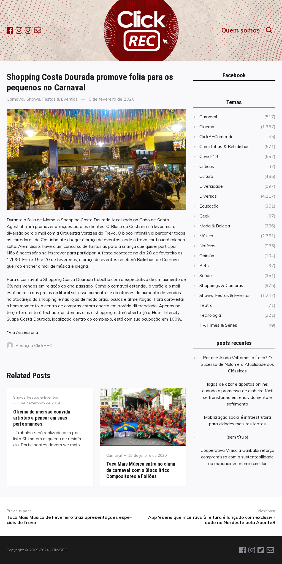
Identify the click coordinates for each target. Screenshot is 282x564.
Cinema (206, 126)
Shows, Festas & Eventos (52, 99)
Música (206, 235)
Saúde (205, 275)
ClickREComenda (216, 136)
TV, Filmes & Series (218, 325)
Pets (204, 265)
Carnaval (15, 99)
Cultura (206, 176)
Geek (204, 216)
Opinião (206, 255)
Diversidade (211, 186)
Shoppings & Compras (221, 285)
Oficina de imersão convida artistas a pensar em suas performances (41, 418)
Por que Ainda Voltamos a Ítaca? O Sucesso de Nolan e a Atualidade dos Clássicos (237, 364)
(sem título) (237, 437)
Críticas (206, 166)
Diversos (208, 196)
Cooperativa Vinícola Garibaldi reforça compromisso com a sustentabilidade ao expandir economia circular (237, 456)
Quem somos (240, 30)
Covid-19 (208, 156)
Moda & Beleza (214, 226)
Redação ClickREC (33, 345)
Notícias (207, 245)
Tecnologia (210, 315)
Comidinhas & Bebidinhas (224, 146)
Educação (209, 206)
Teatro (206, 305)
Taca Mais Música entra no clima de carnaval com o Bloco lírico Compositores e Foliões (140, 470)
